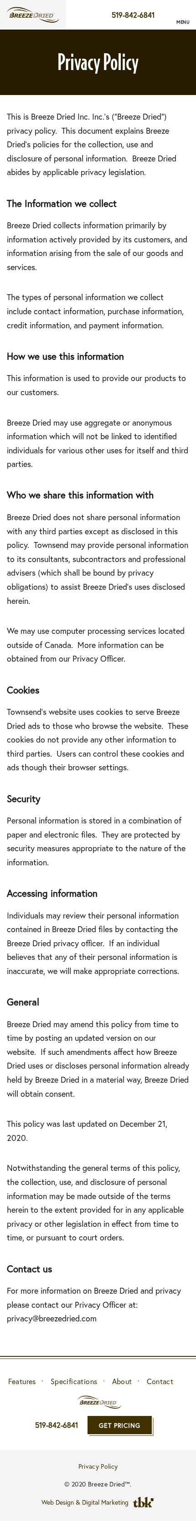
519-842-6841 (133, 15)
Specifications (74, 1381)
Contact (160, 1381)
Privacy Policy (98, 1465)
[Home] (33, 15)
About (122, 1381)
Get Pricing (119, 1425)
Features (22, 1381)
